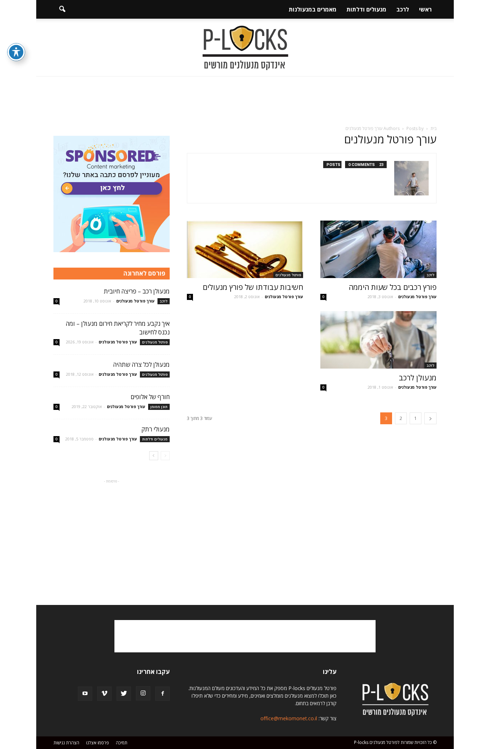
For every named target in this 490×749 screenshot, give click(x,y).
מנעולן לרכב (418, 378)
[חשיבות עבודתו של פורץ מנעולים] (245, 249)
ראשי (425, 9)
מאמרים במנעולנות (312, 9)
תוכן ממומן (159, 406)
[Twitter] (124, 693)
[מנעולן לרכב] (378, 340)
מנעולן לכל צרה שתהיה (141, 364)
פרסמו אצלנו (97, 743)
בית (433, 128)
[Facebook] (162, 693)
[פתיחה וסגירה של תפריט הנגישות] (16, 52)
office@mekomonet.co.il (288, 718)
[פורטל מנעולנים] (245, 48)
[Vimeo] (104, 693)
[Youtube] (85, 693)
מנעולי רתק (155, 429)
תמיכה (121, 743)
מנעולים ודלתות (366, 9)
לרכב (402, 9)
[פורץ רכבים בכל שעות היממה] (378, 249)
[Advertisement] (245, 101)
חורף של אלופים (150, 397)
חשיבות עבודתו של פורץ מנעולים (253, 287)
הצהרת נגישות (66, 743)
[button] (62, 9)
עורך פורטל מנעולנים (417, 296)
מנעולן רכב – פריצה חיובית (137, 291)
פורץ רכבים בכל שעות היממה (393, 287)
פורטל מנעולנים (288, 274)
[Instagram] (143, 693)
